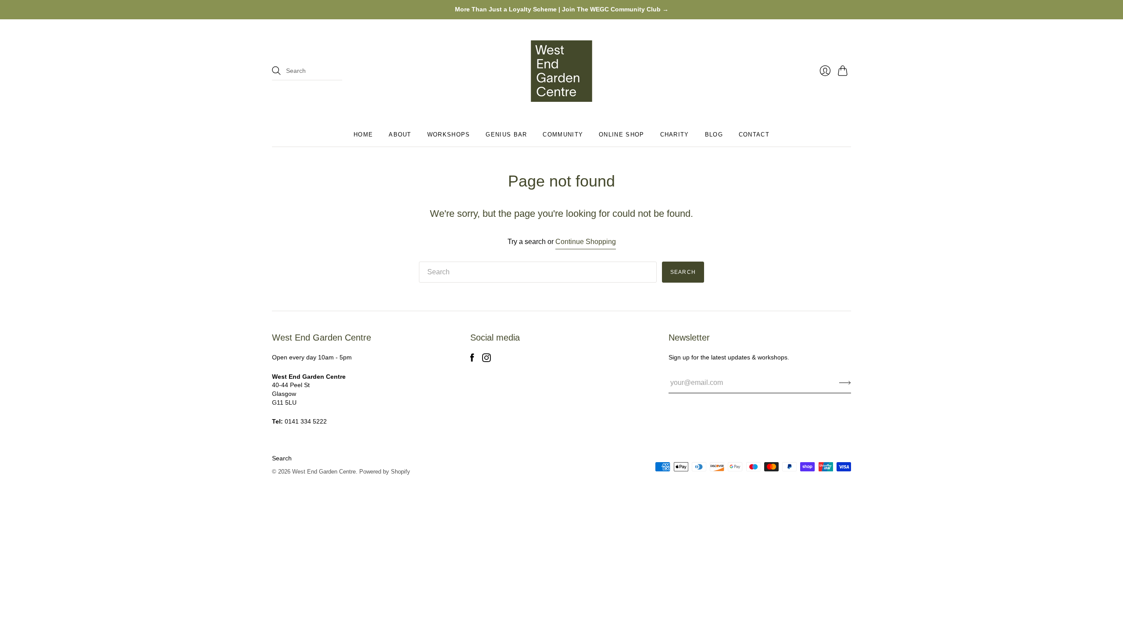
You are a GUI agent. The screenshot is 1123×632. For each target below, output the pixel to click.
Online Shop (621, 134)
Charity (674, 134)
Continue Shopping (585, 241)
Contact (754, 134)
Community (563, 134)
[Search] (276, 70)
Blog (714, 134)
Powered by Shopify (384, 471)
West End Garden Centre (324, 471)
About (400, 134)
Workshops (448, 134)
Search (282, 458)
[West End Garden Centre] (561, 71)
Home (363, 134)
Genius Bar (506, 134)
